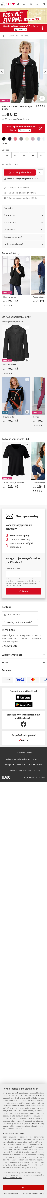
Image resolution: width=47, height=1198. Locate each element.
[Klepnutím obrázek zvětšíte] (42, 98)
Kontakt (6, 606)
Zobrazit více (17, 585)
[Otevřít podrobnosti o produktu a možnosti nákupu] (27, 360)
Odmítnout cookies (10, 1193)
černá (4, 143)
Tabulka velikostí (11, 164)
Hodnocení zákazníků (13, 244)
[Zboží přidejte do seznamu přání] (40, 172)
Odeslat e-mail (16, 615)
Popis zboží (9, 208)
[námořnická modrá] (10, 139)
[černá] (4, 139)
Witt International (12, 654)
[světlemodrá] (38, 139)
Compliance (12, 770)
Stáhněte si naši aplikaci (23, 691)
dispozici (35, 1123)
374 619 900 (9, 646)
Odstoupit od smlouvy (23, 752)
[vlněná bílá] (27, 139)
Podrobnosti (9, 215)
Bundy (11, 36)
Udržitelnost (9, 229)
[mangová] (15, 139)
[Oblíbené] (37, 4)
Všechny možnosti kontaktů (19, 622)
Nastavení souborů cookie (33, 1193)
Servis (5, 662)
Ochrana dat (38, 759)
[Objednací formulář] (31, 4)
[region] (23, 1141)
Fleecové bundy (22, 36)
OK (23, 1187)
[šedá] (21, 139)
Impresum (21, 765)
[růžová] (33, 139)
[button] (3, 4)
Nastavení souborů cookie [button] (29, 770)
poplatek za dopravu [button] (21, 119)
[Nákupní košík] (43, 4)
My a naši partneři (10, 1093)
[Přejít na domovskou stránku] (11, 4)
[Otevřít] (42, 28)
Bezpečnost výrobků (13, 237)
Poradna (6, 670)
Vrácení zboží (10, 222)
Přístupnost (9, 765)
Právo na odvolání (35, 765)
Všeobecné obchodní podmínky (17, 759)
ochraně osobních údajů (12, 1177)
